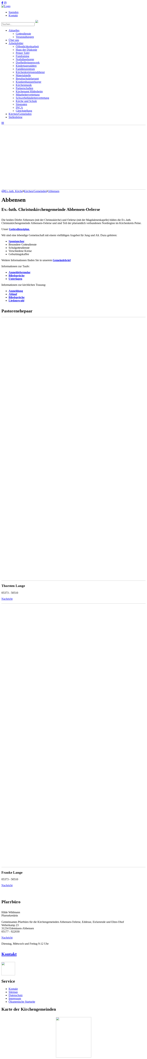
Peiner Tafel (22, 52)
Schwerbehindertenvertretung (32, 97)
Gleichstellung (24, 110)
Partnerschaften (24, 88)
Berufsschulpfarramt (27, 78)
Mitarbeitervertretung (28, 94)
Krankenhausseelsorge (28, 81)
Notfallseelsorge (25, 59)
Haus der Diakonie (26, 49)
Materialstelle (23, 75)
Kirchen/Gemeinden (20, 113)
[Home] (5, 6)
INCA (19, 107)
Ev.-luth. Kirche (14, 191)
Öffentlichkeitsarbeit (27, 46)
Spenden (13, 12)
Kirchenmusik (24, 85)
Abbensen (53, 191)
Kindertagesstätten (26, 65)
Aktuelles (14, 30)
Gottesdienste (23, 33)
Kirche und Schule (26, 101)
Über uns (14, 40)
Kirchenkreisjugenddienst (30, 72)
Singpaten (21, 104)
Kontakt (13, 15)
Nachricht (7, 598)
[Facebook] (2, 2)
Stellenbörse (15, 117)
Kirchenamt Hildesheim (29, 91)
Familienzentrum (25, 68)
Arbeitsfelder (16, 43)
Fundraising (22, 56)
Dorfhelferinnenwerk (28, 62)
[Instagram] (5, 2)
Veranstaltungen (25, 36)
